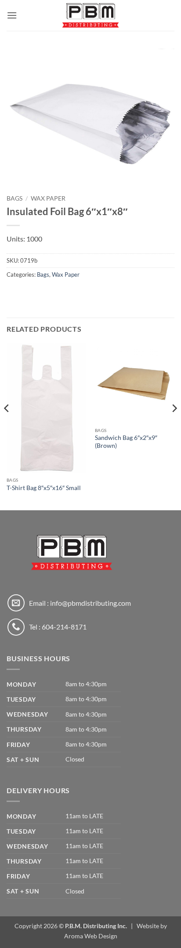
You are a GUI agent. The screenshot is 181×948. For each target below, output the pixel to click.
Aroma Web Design (90, 936)
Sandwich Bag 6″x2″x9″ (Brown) (126, 441)
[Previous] (7, 425)
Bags (14, 198)
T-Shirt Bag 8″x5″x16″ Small (44, 487)
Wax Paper (48, 198)
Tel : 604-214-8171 (58, 626)
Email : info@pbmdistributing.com (80, 603)
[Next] (174, 425)
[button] (12, 15)
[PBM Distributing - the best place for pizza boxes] (90, 15)
